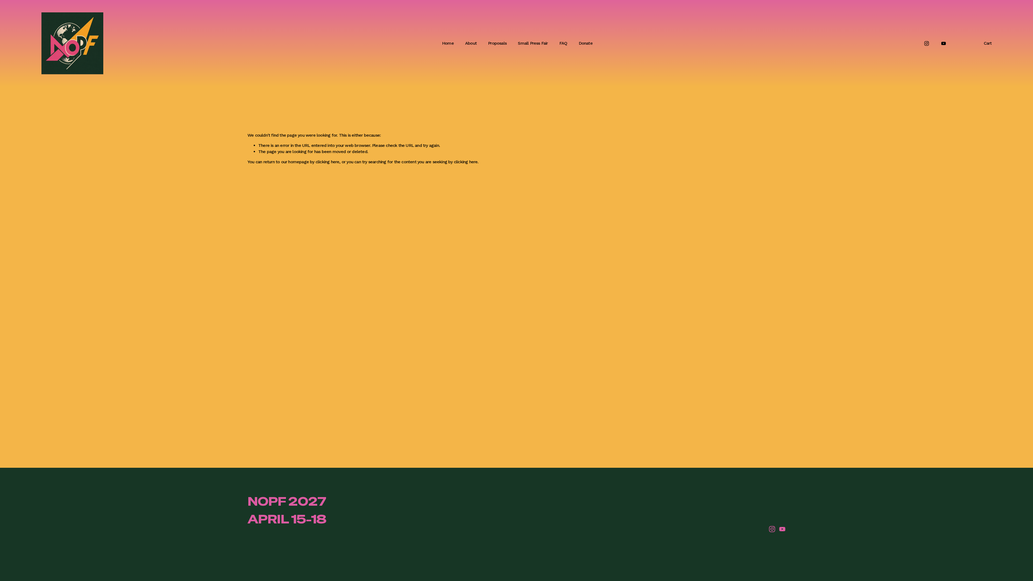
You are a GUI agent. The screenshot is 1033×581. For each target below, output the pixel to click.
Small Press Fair (533, 43)
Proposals (497, 43)
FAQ (563, 43)
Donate (586, 43)
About (471, 43)
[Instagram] (926, 43)
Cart (988, 43)
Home (448, 43)
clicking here (327, 161)
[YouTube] (943, 43)
